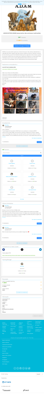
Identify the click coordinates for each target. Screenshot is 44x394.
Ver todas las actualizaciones (22, 146)
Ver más (22, 199)
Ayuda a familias (5, 353)
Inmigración (4, 357)
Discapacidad (4, 348)
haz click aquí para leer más (24, 2)
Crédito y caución (38, 327)
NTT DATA (37, 325)
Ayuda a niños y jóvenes (6, 355)
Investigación (4, 359)
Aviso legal (21, 330)
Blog (3, 333)
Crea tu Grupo (13, 326)
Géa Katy (7, 125)
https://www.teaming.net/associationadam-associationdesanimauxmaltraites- (18, 255)
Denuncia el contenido (38, 315)
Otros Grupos (4, 363)
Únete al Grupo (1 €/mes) (22, 46)
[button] (41, 101)
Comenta (39, 142)
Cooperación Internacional (7, 344)
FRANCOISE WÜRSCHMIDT (11, 176)
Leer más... (4, 136)
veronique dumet (32, 189)
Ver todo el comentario (37, 138)
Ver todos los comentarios (22, 243)
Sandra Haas (32, 163)
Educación (4, 351)
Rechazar (24, 4)
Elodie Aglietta (12, 163)
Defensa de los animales (6, 346)
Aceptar (19, 4)
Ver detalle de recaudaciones (22, 292)
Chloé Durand (12, 189)
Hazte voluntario (30, 333)
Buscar (22, 155)
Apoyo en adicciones (6, 340)
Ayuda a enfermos (5, 342)
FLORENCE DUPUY (32, 176)
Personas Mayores (5, 361)
